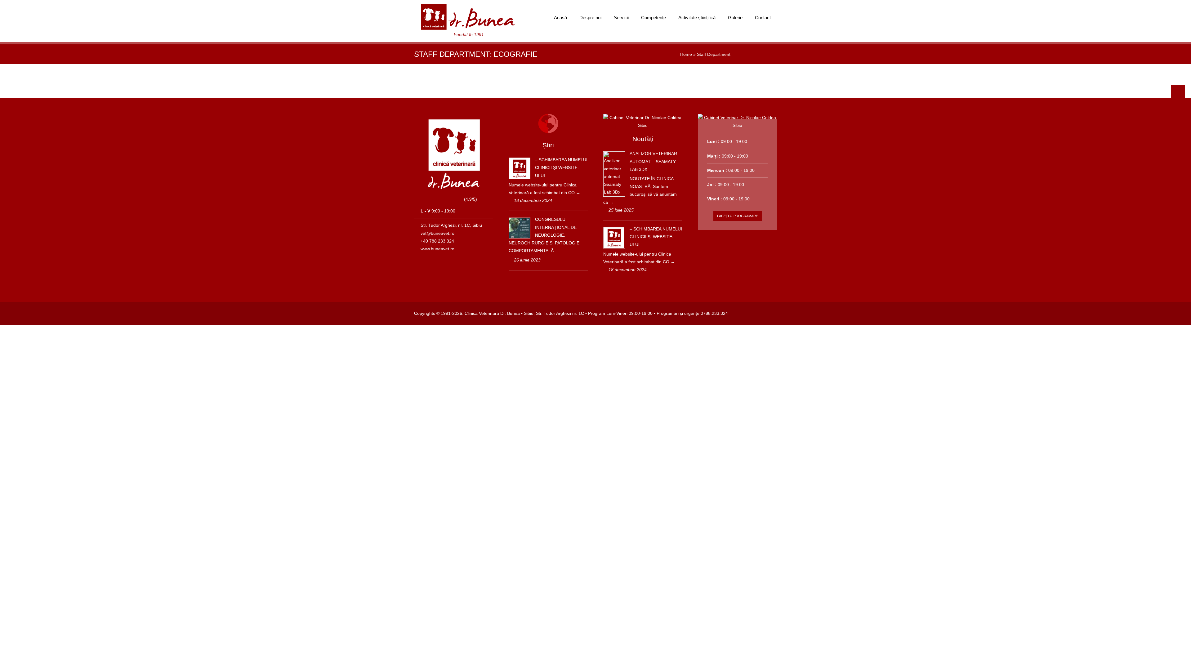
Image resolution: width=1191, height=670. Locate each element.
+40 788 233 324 (437, 241)
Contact (763, 17)
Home (686, 54)
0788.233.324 (714, 313)
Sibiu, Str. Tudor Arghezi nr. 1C (554, 313)
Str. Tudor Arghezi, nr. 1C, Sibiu (451, 225)
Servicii (621, 17)
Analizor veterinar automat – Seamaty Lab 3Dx (653, 161)
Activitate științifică (697, 17)
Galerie (735, 17)
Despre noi (590, 17)
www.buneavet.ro (437, 248)
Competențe (653, 17)
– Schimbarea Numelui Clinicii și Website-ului (561, 167)
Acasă (560, 17)
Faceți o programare (737, 216)
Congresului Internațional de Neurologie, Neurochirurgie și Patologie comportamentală (544, 235)
